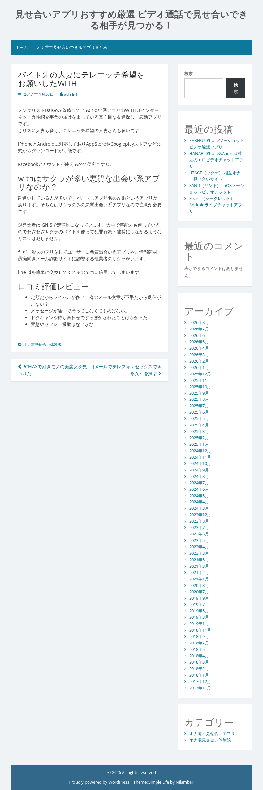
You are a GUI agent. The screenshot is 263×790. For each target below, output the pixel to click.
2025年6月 (199, 412)
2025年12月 (200, 374)
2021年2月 (199, 572)
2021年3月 (199, 566)
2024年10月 (200, 463)
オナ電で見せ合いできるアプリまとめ (72, 47)
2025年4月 (199, 425)
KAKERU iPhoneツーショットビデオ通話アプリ (216, 144)
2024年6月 (199, 489)
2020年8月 (199, 585)
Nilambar (184, 782)
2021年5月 (199, 559)
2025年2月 (199, 438)
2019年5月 (199, 611)
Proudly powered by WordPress (99, 782)
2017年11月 (200, 688)
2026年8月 (199, 322)
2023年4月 (199, 547)
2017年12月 (200, 681)
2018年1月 (199, 675)
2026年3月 (199, 354)
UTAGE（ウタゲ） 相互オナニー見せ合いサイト (217, 176)
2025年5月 (199, 418)
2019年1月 (199, 623)
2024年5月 (199, 495)
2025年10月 (200, 387)
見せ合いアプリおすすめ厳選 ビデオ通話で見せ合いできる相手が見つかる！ (131, 19)
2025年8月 (199, 399)
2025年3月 (199, 431)
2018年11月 (200, 630)
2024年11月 (200, 457)
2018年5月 (199, 649)
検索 (188, 73)
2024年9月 (199, 470)
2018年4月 (199, 656)
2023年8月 (199, 521)
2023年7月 (199, 527)
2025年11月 (200, 380)
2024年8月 (199, 476)
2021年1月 (199, 579)
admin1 (71, 94)
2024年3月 (199, 508)
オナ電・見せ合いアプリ (212, 733)
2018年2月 (199, 668)
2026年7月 (199, 329)
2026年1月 (199, 367)
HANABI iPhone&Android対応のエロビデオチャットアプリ (216, 159)
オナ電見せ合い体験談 (42, 344)
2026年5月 (199, 342)
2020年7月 (199, 592)
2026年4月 (199, 348)
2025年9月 (199, 393)
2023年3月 (199, 553)
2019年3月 (199, 617)
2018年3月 (199, 662)
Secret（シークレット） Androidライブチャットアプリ (215, 204)
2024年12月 (200, 450)
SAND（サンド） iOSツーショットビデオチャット (216, 189)
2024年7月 (199, 483)
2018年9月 (199, 636)
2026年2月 (199, 361)
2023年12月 (200, 514)
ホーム (21, 47)
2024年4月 (199, 502)
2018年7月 (199, 643)
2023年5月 (199, 540)
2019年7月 (199, 604)
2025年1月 (199, 444)
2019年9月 (199, 598)
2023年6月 (199, 534)
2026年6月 (199, 335)
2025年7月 (199, 405)
